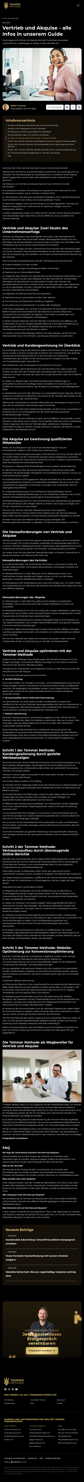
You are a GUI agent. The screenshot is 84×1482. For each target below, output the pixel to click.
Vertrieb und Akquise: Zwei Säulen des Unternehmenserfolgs (33, 125)
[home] (12, 5)
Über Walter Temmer (38, 1400)
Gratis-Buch (61, 1400)
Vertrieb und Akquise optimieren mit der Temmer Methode (32, 138)
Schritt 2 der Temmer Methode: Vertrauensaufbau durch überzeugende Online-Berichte (41, 145)
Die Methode (9, 1400)
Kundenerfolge (9, 1403)
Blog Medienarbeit (64, 1436)
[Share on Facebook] (67, 107)
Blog (32, 1403)
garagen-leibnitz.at (36, 1440)
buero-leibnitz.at (35, 1446)
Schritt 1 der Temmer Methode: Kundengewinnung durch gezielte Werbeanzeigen (42, 141)
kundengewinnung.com (12, 1433)
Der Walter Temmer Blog (67, 1429)
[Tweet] (73, 107)
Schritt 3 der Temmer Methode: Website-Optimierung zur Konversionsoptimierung (42, 150)
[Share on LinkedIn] (79, 107)
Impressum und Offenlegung (14, 1458)
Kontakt (59, 1403)
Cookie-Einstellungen (53, 1458)
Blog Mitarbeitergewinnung (68, 1440)
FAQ (9, 156)
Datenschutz (32, 1458)
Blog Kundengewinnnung (67, 1443)
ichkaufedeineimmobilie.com (39, 1433)
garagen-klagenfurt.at (37, 1443)
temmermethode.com (12, 1429)
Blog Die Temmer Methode (68, 1433)
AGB (41, 1458)
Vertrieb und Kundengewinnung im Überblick (27, 129)
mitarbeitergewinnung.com (14, 1436)
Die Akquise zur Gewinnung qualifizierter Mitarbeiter (29, 132)
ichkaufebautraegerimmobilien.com (42, 1436)
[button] (78, 5)
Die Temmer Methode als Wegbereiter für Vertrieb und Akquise (34, 153)
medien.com (8, 1440)
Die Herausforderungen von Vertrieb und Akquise (28, 135)
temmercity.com (35, 1429)
